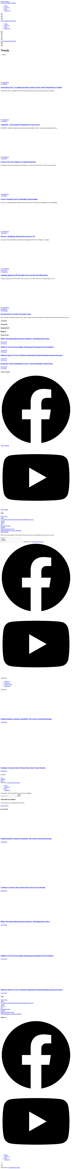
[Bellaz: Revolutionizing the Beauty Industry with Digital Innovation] (36, 905)
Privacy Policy (8, 684)
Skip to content (5, 1)
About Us (7, 681)
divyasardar (6, 268)
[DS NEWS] (4, 3)
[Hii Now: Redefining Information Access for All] (36, 215)
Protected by (33, 541)
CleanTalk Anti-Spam (37, 541)
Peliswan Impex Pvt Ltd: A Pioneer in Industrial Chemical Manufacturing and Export (32, 355)
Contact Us (7, 683)
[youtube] (36, 674)
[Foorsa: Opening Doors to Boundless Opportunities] (36, 178)
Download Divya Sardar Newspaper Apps (16, 314)
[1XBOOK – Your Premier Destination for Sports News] (36, 104)
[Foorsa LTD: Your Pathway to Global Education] (36, 141)
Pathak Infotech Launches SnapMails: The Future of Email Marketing (26, 719)
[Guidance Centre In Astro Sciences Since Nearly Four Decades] (36, 744)
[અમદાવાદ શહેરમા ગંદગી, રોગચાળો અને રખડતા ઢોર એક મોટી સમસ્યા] (36, 253)
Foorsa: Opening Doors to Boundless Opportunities (19, 199)
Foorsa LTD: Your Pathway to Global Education (18, 162)
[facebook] (36, 612)
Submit (3, 540)
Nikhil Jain (6, 82)
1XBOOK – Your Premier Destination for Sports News (20, 125)
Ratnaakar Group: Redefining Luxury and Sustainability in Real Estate (27, 363)
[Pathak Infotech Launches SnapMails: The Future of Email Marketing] (36, 704)
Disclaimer (7, 686)
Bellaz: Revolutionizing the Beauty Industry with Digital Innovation (25, 339)
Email (3, 538)
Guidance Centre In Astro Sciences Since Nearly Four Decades (23, 768)
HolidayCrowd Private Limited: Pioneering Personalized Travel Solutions (27, 347)
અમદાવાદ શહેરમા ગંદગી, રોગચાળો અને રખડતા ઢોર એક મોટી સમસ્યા (24, 275)
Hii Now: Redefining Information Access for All (18, 236)
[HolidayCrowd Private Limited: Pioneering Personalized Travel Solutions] (36, 939)
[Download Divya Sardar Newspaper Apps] (36, 291)
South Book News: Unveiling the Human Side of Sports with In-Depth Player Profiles (31, 87)
